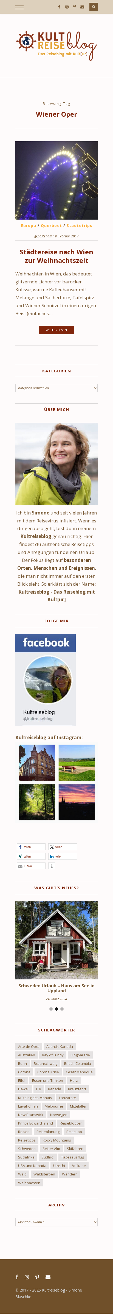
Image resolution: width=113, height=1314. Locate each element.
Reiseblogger (71, 1123)
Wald (22, 1174)
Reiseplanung (48, 1131)
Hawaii (23, 1088)
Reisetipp (74, 1131)
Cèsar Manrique (79, 1071)
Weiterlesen (56, 330)
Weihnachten (29, 1182)
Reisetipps (27, 1140)
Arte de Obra (28, 1046)
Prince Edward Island (35, 1123)
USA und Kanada (32, 1165)
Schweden (27, 1148)
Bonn (22, 1063)
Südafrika (26, 1157)
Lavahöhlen (28, 1106)
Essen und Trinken (47, 1080)
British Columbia (77, 1063)
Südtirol (47, 1157)
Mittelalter (78, 1106)
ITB (38, 1088)
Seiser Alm (51, 1148)
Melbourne (54, 1106)
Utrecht (59, 1165)
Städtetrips (79, 225)
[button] (31, 846)
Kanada (54, 1088)
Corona (24, 1071)
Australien (26, 1055)
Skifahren (75, 1148)
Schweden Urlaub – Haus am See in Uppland (56, 988)
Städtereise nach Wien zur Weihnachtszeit (56, 256)
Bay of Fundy (53, 1055)
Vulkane (79, 1165)
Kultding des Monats (35, 1097)
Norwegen (58, 1114)
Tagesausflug (72, 1157)
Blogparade (80, 1055)
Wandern (70, 1174)
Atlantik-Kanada (59, 1046)
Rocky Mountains (57, 1140)
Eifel (21, 1080)
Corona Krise (48, 1071)
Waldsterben (44, 1174)
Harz (74, 1080)
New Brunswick (30, 1114)
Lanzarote (67, 1097)
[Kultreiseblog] (56, 45)
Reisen (24, 1131)
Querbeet (51, 225)
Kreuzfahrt (77, 1088)
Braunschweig (45, 1063)
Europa (28, 225)
